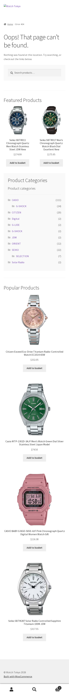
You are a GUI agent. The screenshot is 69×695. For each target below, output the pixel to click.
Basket (53, 686)
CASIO (15, 200)
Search (34, 689)
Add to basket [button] (18, 162)
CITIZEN (16, 212)
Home (10, 24)
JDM (14, 237)
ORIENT (16, 243)
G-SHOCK (21, 206)
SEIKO (15, 249)
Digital (15, 218)
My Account (11, 689)
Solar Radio (18, 262)
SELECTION (22, 256)
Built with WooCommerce (18, 676)
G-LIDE (16, 224)
